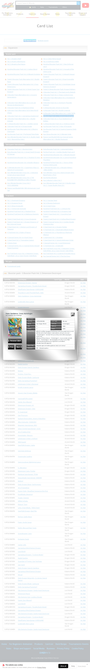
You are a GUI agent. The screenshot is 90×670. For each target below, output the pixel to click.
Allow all (63, 666)
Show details (82, 666)
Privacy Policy (41, 667)
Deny (73, 666)
